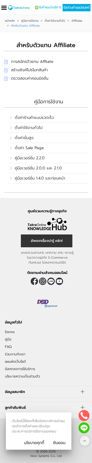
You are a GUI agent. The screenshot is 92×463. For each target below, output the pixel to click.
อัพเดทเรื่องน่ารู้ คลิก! (47, 240)
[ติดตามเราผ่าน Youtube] (59, 281)
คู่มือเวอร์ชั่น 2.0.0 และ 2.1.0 (38, 168)
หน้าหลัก (10, 20)
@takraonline (51, 281)
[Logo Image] (19, 7)
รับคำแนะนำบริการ (50, 7)
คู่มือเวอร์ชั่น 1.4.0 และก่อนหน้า (40, 178)
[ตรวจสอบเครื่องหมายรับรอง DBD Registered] (47, 303)
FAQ (8, 346)
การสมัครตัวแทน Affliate (32, 62)
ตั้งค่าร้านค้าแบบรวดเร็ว (34, 118)
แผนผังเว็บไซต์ (15, 361)
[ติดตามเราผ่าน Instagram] (42, 281)
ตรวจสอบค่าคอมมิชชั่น (29, 78)
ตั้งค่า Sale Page (29, 148)
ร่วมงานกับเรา (15, 354)
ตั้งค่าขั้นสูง (24, 138)
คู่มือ (8, 339)
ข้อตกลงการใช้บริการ (20, 369)
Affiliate (76, 20)
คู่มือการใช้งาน (30, 20)
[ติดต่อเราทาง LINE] (84, 427)
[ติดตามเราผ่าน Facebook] (34, 281)
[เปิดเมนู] (4, 8)
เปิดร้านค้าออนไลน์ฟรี (77, 7)
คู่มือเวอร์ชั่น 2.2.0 (30, 158)
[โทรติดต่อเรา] (84, 415)
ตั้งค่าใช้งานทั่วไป (55, 20)
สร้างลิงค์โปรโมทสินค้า (29, 70)
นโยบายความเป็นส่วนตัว (22, 376)
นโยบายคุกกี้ (34, 443)
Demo (10, 332)
